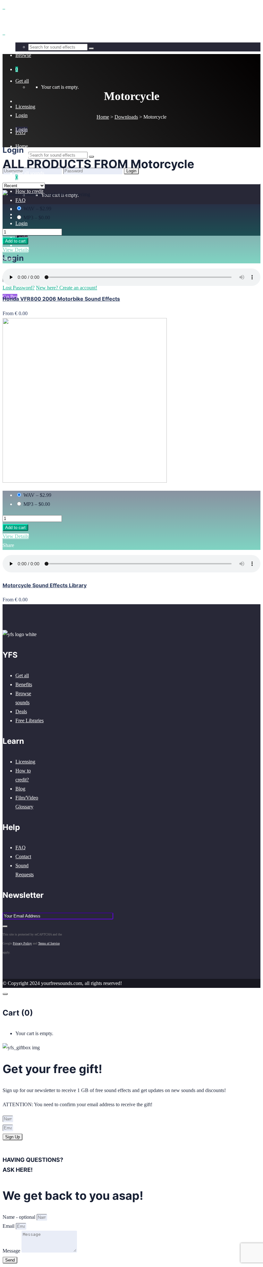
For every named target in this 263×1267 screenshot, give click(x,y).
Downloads (126, 117)
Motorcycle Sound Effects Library (45, 585)
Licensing (25, 761)
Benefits (23, 684)
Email (9, 1226)
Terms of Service (49, 943)
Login (21, 223)
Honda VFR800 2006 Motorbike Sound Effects (61, 299)
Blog (20, 788)
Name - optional (20, 1217)
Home (103, 117)
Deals (21, 711)
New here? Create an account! (66, 179)
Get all (22, 675)
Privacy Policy (22, 943)
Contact (23, 856)
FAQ (20, 847)
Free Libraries (29, 720)
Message (12, 1250)
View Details (16, 249)
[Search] (91, 157)
